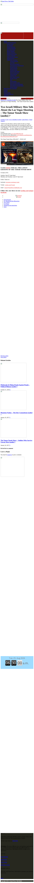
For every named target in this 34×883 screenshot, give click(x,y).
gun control (6, 202)
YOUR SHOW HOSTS (10, 42)
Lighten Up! (13, 75)
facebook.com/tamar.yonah (12, 182)
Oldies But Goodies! (12, 60)
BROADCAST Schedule (10, 88)
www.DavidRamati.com (17, 133)
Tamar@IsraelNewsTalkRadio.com (13, 187)
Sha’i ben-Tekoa (11, 50)
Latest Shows (25, 119)
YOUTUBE (4, 862)
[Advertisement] (17, 282)
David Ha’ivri (13, 67)
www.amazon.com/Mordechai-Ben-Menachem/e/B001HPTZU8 (16, 135)
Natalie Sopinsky (11, 52)
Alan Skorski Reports (12, 57)
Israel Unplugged (14, 72)
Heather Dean (13, 70)
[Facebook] (18, 195)
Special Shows (10, 58)
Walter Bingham (11, 47)
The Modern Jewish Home (16, 85)
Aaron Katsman (14, 61)
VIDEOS (6, 95)
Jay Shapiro (10, 45)
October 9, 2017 (5, 119)
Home (5, 41)
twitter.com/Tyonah (10, 185)
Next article (3, 357)
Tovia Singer (13, 81)
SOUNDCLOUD (5, 865)
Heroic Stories (13, 87)
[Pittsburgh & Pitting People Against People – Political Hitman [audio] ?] (13, 382)
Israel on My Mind (14, 71)
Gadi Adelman (13, 68)
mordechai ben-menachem (10, 205)
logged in (9, 454)
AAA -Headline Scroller (15, 119)
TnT (11, 80)
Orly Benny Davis (14, 77)
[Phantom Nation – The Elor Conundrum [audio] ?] (13, 409)
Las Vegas (6, 204)
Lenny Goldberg (11, 55)
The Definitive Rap (15, 82)
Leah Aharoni (13, 74)
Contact (6, 90)
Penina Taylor (13, 78)
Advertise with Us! (8, 94)
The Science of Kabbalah (16, 84)
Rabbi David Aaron (12, 54)
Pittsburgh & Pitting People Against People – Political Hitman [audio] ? (15, 385)
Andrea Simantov (11, 48)
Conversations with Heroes (17, 65)
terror (5, 207)
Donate (5, 91)
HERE (8, 168)
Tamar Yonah (10, 44)
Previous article (4, 355)
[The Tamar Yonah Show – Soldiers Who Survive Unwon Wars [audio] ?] (13, 437)
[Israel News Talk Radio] (17, 1)
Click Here (15, 840)
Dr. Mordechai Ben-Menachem (11, 201)
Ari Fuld (12, 62)
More (2, 878)
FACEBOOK (4, 857)
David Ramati (7, 199)
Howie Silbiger (11, 51)
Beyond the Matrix (15, 64)
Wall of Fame (7, 93)
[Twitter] (18, 197)
